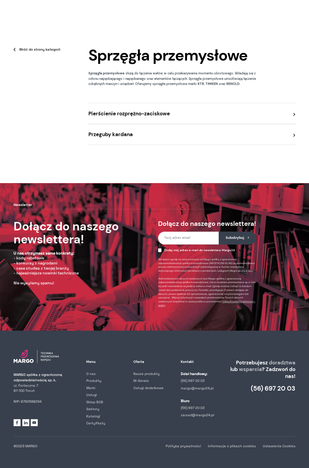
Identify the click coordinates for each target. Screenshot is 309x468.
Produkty (93, 381)
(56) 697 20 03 (193, 381)
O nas (91, 374)
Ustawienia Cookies (279, 446)
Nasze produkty (146, 374)
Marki (90, 388)
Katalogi (93, 416)
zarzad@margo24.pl (197, 415)
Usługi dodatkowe (148, 388)
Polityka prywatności (183, 446)
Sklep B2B (94, 402)
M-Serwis (141, 381)
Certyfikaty (95, 423)
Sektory (92, 409)
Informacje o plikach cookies (232, 446)
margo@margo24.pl (197, 388)
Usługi (91, 395)
